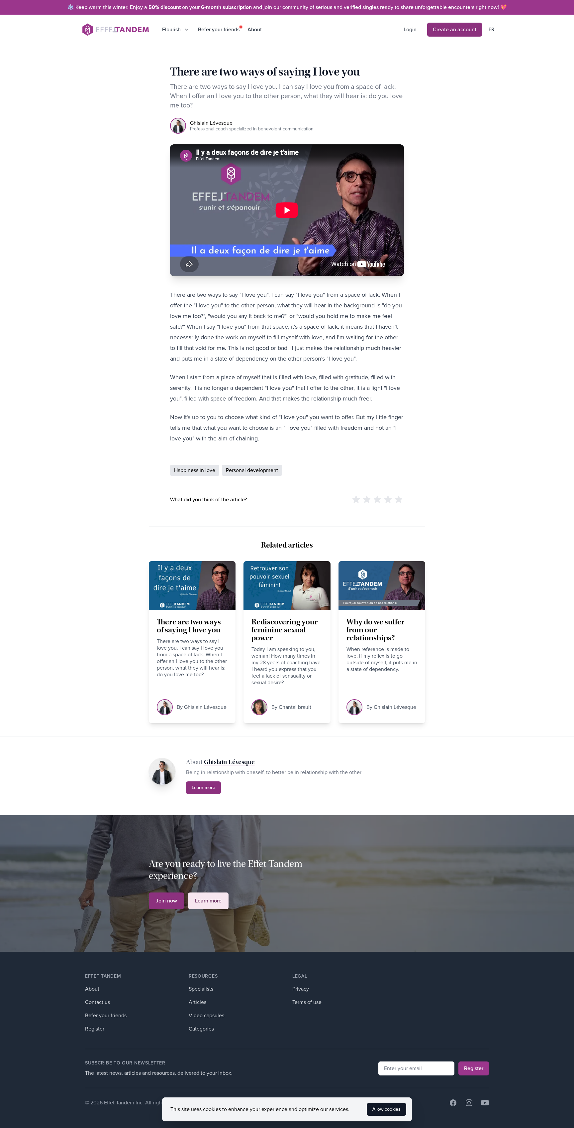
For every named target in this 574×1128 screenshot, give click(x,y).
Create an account (454, 29)
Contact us (97, 1002)
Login (410, 29)
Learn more (203, 787)
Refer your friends (218, 29)
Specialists (201, 989)
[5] (398, 499)
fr (491, 29)
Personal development (252, 470)
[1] (356, 499)
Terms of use (307, 1002)
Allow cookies (386, 1109)
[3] (377, 499)
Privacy (300, 989)
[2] (366, 499)
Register (94, 1029)
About (254, 29)
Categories (201, 1029)
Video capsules (206, 1015)
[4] (388, 499)
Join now (166, 900)
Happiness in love (194, 470)
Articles (197, 1002)
